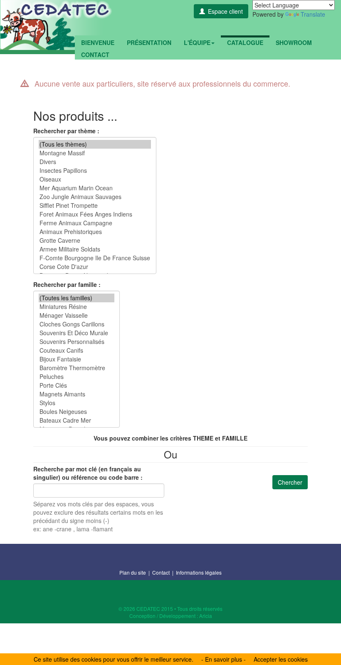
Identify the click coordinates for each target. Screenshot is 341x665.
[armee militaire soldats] (95, 249)
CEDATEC (56, 25)
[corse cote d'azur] (95, 266)
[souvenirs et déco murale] (76, 333)
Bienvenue (97, 42)
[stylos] (76, 403)
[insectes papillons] (95, 170)
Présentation (149, 42)
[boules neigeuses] (76, 411)
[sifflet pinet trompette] (95, 205)
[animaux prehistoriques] (95, 231)
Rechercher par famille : (67, 284)
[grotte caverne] (95, 240)
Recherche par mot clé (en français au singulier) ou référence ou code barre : (88, 473)
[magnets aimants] (76, 394)
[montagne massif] (95, 153)
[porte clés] (76, 385)
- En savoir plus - (223, 659)
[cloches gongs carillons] (76, 324)
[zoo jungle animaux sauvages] (95, 196)
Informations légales (199, 572)
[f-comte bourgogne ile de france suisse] (95, 258)
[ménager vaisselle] (76, 315)
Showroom (294, 42)
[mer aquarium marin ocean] (95, 188)
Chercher (290, 482)
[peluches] (76, 376)
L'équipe (197, 42)
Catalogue (245, 42)
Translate (313, 14)
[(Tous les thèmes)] (95, 144)
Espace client (225, 11)
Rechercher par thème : (66, 131)
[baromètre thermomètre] (76, 368)
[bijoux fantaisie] (76, 359)
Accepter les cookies (281, 659)
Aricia (205, 615)
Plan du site (132, 572)
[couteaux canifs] (76, 350)
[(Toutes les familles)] (76, 298)
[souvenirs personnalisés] (76, 341)
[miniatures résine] (76, 306)
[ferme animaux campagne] (95, 223)
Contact (95, 54)
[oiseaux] (95, 179)
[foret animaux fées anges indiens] (95, 214)
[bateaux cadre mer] (76, 420)
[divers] (95, 161)
